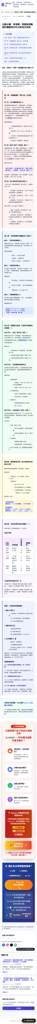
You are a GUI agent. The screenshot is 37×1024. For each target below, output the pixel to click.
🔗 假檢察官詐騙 (21, 340)
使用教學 (23, 4)
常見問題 (30, 4)
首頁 (13, 2)
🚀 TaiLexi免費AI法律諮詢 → (19, 884)
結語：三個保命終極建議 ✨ (12, 61)
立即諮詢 (18, 1008)
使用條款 (16, 6)
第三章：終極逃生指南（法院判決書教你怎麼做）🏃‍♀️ (18, 48)
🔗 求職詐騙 (8, 118)
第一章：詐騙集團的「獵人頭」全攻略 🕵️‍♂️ (16, 41)
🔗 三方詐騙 (8, 159)
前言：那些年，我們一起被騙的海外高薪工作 (17, 37)
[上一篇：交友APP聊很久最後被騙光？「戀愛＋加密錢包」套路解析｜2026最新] (3, 19)
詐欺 (11, 12)
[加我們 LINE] (15, 945)
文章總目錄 (27, 2)
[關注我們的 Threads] (11, 945)
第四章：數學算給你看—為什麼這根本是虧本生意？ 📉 (17, 53)
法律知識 (19, 2)
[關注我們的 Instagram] (7, 945)
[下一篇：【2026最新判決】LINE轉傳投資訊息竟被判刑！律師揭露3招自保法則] (6, 19)
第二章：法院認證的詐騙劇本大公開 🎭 (15, 44)
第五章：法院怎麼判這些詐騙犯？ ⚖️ (15, 58)
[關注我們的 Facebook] (3, 945)
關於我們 (16, 4)
